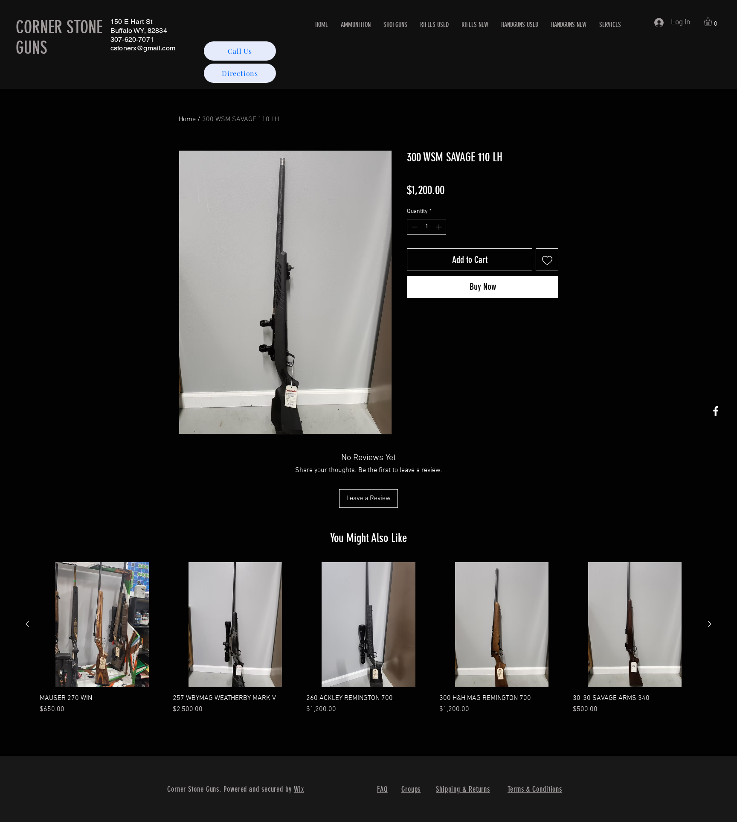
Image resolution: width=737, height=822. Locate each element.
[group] (368, 642)
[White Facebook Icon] (715, 411)
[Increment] (439, 226)
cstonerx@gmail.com (142, 48)
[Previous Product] (27, 624)
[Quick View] (102, 624)
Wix (299, 789)
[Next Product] (710, 624)
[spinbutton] (426, 226)
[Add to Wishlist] (547, 259)
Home (187, 119)
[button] (713, 21)
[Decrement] (413, 226)
